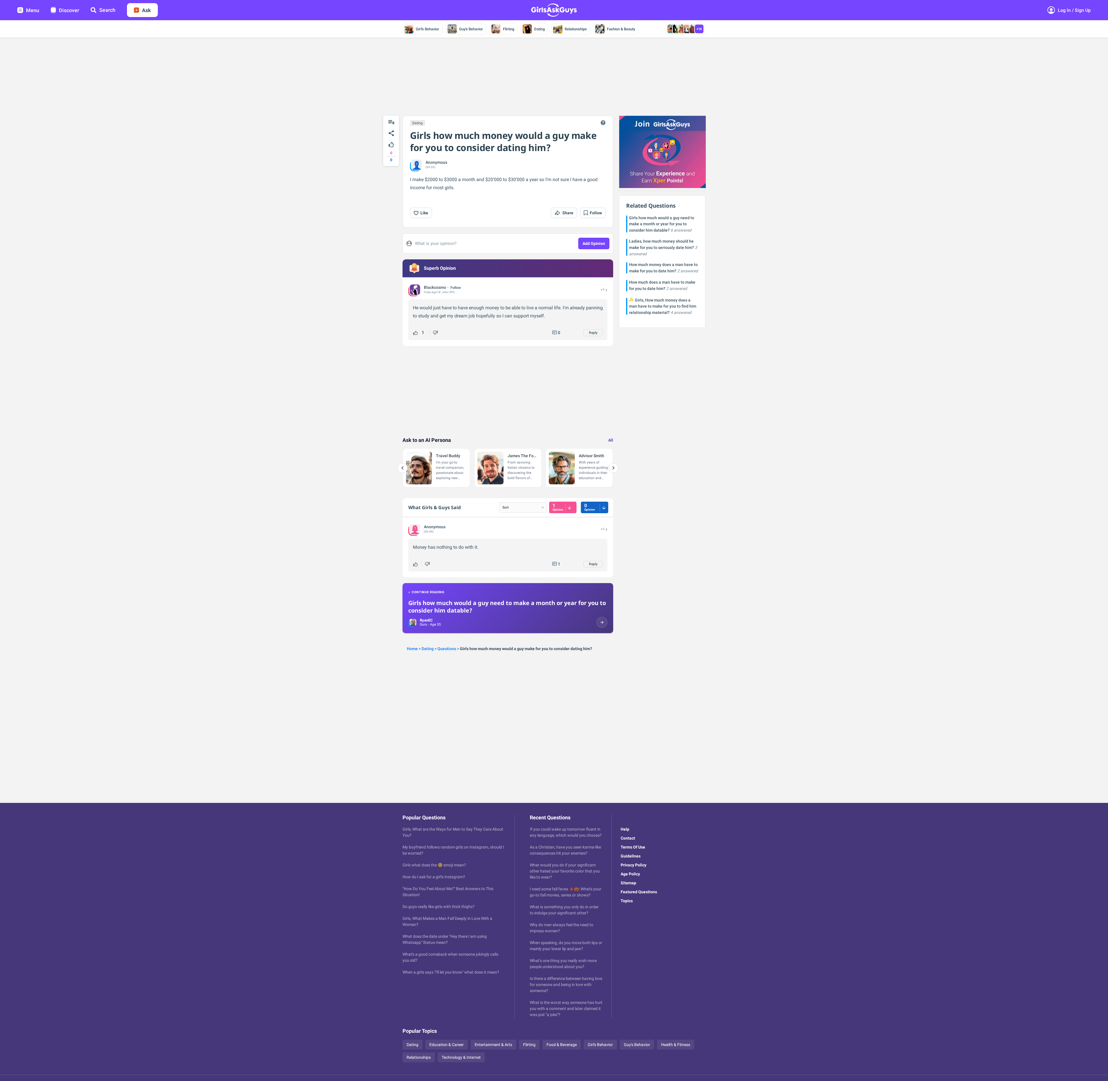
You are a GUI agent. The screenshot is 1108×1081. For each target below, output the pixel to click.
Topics (627, 900)
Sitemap (628, 883)
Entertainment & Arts (493, 1044)
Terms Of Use (633, 847)
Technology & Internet (461, 1057)
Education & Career (446, 1044)
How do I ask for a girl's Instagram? (434, 877)
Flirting (508, 29)
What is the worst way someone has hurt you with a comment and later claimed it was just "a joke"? (566, 1008)
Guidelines (631, 856)
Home (412, 648)
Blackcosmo (435, 287)
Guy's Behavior (471, 29)
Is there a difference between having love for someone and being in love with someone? (566, 984)
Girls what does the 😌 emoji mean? (434, 865)
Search (107, 10)
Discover (69, 10)
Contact (628, 838)
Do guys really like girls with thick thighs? (439, 906)
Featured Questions (639, 892)
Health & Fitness (675, 1044)
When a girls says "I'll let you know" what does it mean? (451, 972)
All (610, 440)
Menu (32, 10)
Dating (539, 29)
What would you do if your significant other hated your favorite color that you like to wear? (565, 871)
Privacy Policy (633, 865)
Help (625, 829)
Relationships (576, 29)
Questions (446, 648)
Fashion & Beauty (621, 29)
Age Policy (630, 874)
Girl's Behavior (427, 29)
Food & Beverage (561, 1044)
